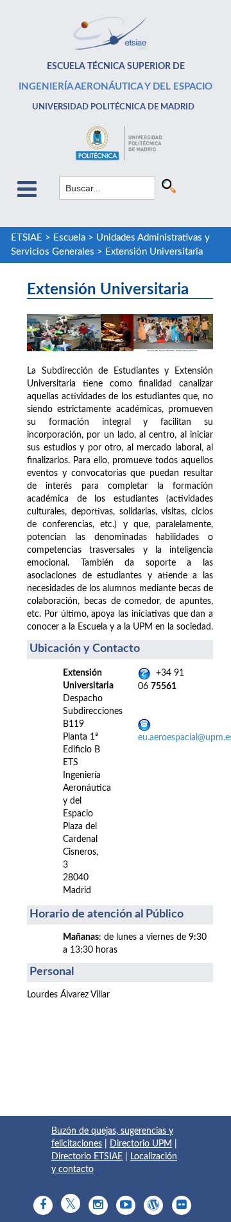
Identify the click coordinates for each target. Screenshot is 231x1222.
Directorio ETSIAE (87, 1156)
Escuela (69, 237)
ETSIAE (26, 237)
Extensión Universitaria (154, 252)
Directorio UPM (141, 1143)
